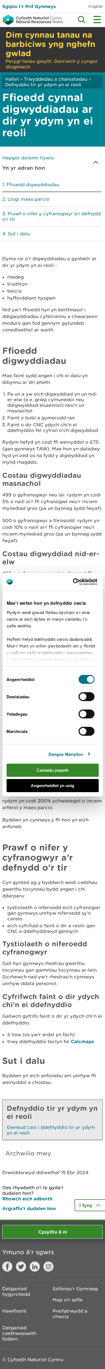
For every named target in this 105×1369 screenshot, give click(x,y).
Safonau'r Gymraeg (75, 1288)
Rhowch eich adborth (27, 1198)
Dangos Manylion (65, 754)
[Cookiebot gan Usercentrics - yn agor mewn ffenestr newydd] (82, 582)
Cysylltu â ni (52, 1231)
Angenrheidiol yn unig (52, 785)
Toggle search (81, 19)
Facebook (7, 1267)
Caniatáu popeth (52, 770)
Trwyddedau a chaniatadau (55, 79)
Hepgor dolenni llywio (28, 158)
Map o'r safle (68, 1300)
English (95, 6)
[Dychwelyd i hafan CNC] (31, 20)
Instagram (48, 1267)
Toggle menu (97, 19)
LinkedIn (35, 1267)
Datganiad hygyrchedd (16, 1291)
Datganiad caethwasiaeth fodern (19, 1333)
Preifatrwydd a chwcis (70, 1313)
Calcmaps (82, 1041)
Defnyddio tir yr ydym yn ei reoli (43, 84)
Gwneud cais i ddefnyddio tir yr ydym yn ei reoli (51, 1130)
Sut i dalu (19, 233)
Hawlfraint (14, 1311)
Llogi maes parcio (29, 199)
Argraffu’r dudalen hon (29, 1208)
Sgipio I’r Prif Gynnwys (29, 6)
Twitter (21, 1267)
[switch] (87, 696)
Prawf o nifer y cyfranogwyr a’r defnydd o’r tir (51, 216)
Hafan (12, 79)
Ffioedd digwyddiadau (32, 184)
